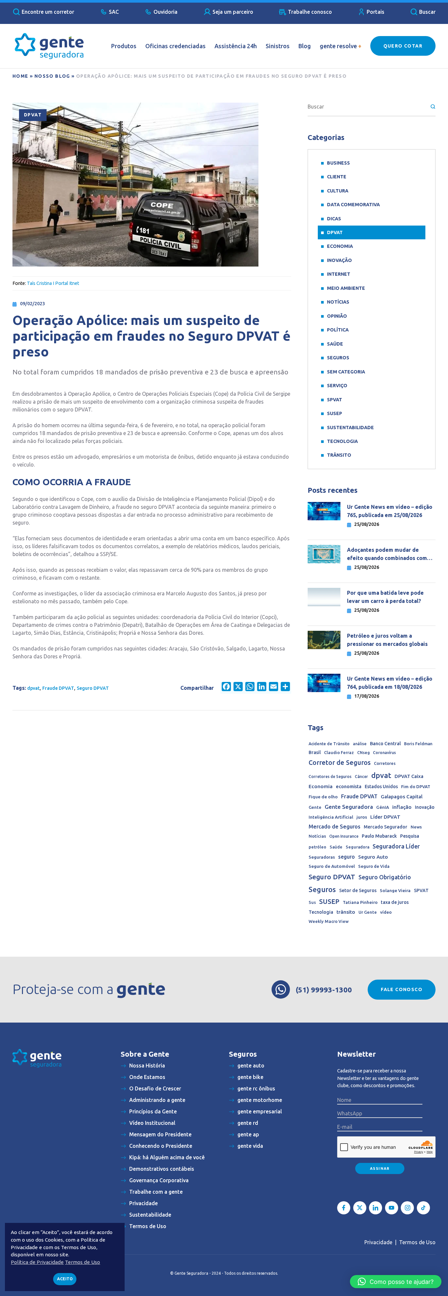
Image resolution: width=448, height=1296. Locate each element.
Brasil (315, 752)
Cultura (337, 190)
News (416, 827)
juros (361, 817)
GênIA (382, 807)
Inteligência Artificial (331, 817)
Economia (340, 246)
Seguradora (357, 847)
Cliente (336, 176)
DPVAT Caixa (409, 776)
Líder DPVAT (385, 817)
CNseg (363, 752)
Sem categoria (346, 371)
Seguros (338, 357)
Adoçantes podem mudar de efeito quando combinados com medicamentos (387, 554)
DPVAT (33, 114)
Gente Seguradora (349, 807)
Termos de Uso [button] (82, 1262)
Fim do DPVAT (415, 786)
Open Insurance (343, 836)
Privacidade (378, 1242)
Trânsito (339, 455)
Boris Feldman (418, 743)
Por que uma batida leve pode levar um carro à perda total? (385, 597)
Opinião (337, 316)
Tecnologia (342, 441)
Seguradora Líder (396, 846)
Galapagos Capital (401, 796)
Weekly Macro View (329, 921)
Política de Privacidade (37, 1262)
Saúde (335, 344)
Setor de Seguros (358, 890)
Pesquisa (409, 836)
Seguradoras (322, 857)
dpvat (33, 688)
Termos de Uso (417, 1242)
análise (360, 744)
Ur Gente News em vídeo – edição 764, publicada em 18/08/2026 (389, 683)
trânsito (345, 912)
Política (338, 329)
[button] (395, 1281)
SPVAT (334, 399)
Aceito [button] (65, 1279)
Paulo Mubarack (379, 836)
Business (338, 163)
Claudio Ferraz (339, 752)
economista (348, 786)
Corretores (385, 763)
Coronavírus (384, 752)
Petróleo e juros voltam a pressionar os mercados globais (388, 640)
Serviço (337, 385)
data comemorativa (353, 204)
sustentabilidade (350, 427)
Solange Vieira (395, 890)
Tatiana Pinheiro (360, 902)
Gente (315, 807)
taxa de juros (395, 902)
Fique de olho (323, 796)
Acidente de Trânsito (329, 744)
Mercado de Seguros (334, 826)
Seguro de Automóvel (332, 866)
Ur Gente (367, 912)
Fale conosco (401, 989)
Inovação (339, 260)
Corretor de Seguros (340, 762)
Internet (338, 274)
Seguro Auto (373, 857)
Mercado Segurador (385, 826)
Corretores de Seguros (330, 776)
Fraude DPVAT (58, 688)
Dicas (334, 218)
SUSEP (334, 413)
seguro (346, 857)
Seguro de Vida (374, 866)
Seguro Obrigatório (384, 877)
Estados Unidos (381, 786)
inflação (402, 807)
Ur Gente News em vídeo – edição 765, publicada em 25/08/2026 (389, 511)
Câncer (361, 776)
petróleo (317, 847)
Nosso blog (52, 76)
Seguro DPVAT (93, 688)
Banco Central (385, 743)
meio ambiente (346, 288)
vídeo (386, 912)
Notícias (338, 302)
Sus (312, 902)
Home (20, 76)
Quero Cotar (402, 46)
